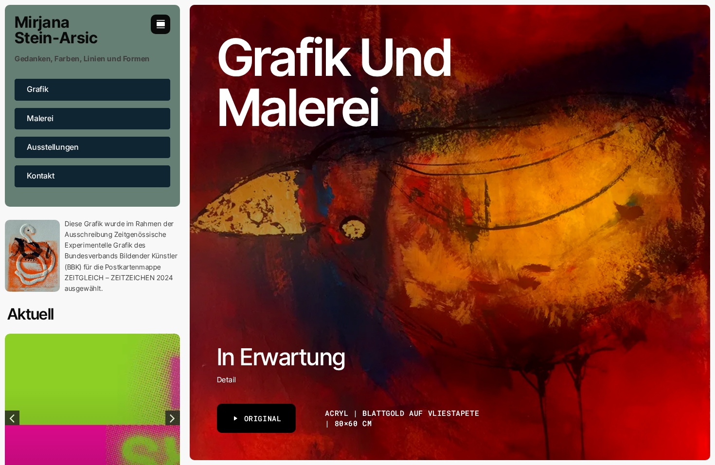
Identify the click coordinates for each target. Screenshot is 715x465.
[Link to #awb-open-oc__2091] (160, 24)
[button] (12, 418)
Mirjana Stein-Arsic (56, 30)
